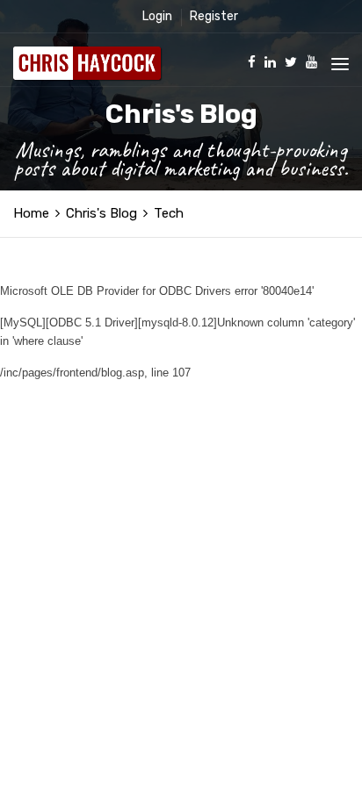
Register (214, 16)
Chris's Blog (101, 213)
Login (157, 16)
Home (31, 213)
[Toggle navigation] (340, 64)
